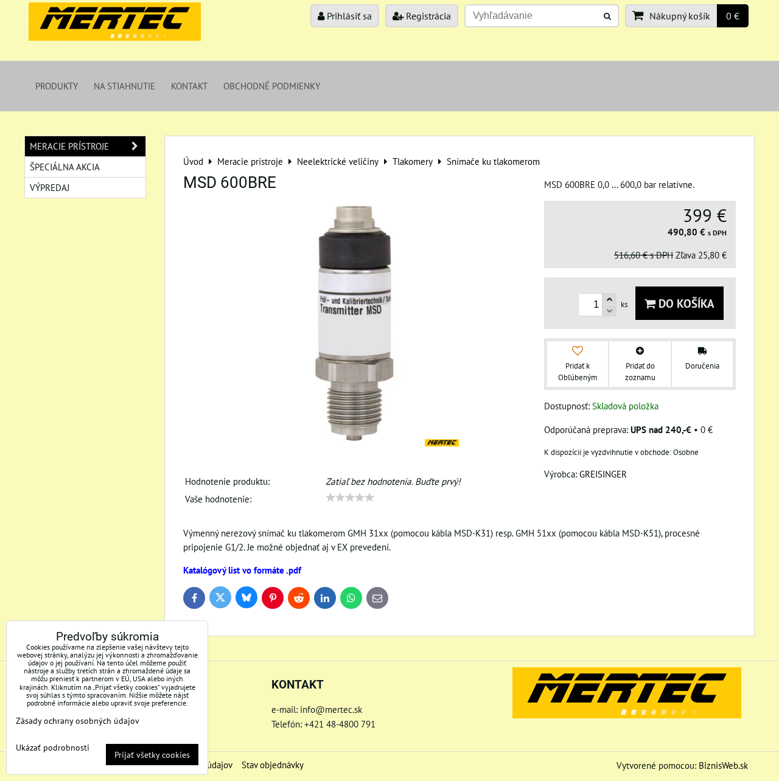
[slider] (350, 497)
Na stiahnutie (124, 86)
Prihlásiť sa (348, 16)
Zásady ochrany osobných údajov (77, 720)
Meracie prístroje (69, 146)
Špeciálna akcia (65, 167)
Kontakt (189, 86)
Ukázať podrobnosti (52, 747)
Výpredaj (49, 187)
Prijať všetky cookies (152, 754)
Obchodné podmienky (271, 86)
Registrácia (427, 16)
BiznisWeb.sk (723, 765)
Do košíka (684, 303)
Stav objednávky (273, 764)
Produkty (56, 86)
